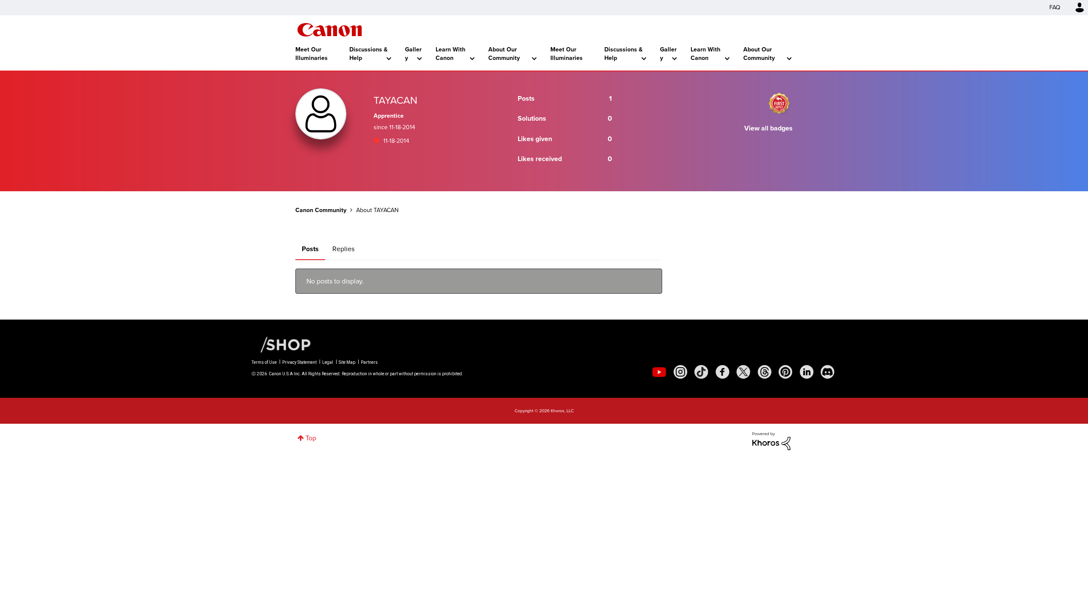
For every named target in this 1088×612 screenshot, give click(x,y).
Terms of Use (264, 362)
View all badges (768, 128)
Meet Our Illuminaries (311, 53)
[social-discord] (827, 372)
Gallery (413, 53)
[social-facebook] (722, 372)
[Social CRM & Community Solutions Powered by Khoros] (771, 440)
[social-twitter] (743, 372)
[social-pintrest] (785, 372)
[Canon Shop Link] (281, 344)
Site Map (347, 362)
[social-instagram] (680, 372)
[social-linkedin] (806, 372)
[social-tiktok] (701, 372)
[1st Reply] (779, 103)
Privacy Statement (299, 362)
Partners (369, 362)
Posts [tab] (310, 249)
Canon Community (330, 30)
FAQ (1054, 7)
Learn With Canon (450, 53)
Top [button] (311, 438)
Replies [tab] (343, 249)
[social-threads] (764, 372)
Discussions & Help (368, 53)
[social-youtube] (659, 372)
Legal (327, 362)
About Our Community (504, 53)
